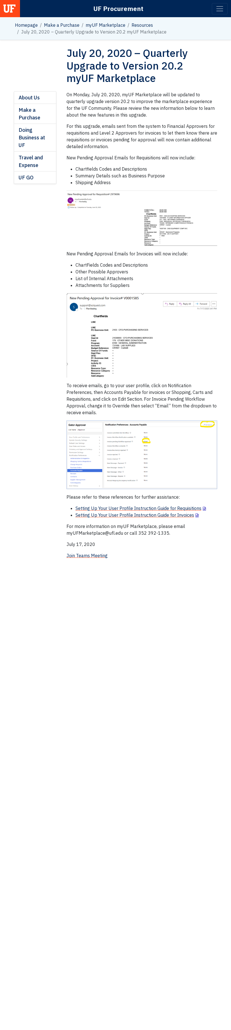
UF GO (26, 177)
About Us (29, 97)
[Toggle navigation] (220, 8)
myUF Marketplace (105, 25)
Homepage (26, 25)
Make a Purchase (61, 25)
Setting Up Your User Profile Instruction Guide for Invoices (134, 515)
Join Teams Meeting (87, 555)
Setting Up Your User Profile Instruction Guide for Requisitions (138, 508)
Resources (142, 25)
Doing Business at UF (32, 137)
